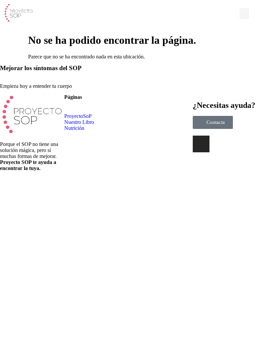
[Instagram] (201, 144)
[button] (244, 13)
